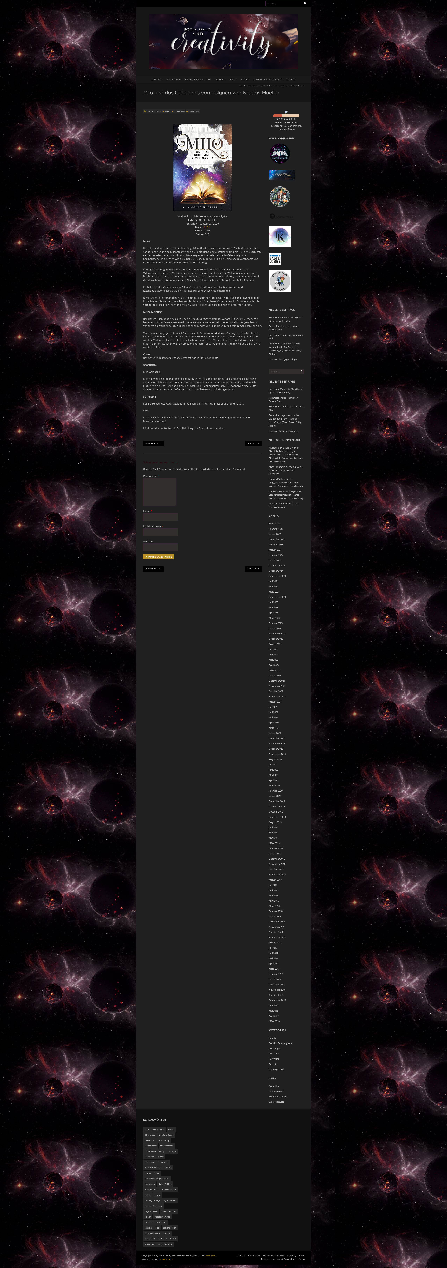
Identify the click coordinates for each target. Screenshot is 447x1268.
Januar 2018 (275, 916)
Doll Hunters (151, 1145)
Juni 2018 (273, 890)
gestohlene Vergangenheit (157, 1178)
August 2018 (275, 879)
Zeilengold (150, 1244)
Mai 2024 (273, 586)
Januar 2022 (275, 675)
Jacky (167, 111)
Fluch (157, 1173)
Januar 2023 (275, 628)
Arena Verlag (159, 1129)
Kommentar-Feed (278, 1096)
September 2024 (277, 576)
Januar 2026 (275, 534)
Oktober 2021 (276, 691)
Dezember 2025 (277, 539)
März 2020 (274, 785)
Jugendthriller (151, 1211)
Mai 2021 (273, 717)
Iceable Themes (166, 1259)
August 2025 (275, 549)
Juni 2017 (273, 953)
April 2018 (274, 900)
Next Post (252, 443)
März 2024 (274, 591)
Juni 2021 (273, 712)
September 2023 (277, 596)
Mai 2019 (273, 832)
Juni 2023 (273, 602)
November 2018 (277, 864)
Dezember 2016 (277, 984)
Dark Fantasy (163, 1140)
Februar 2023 (276, 623)
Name (147, 511)
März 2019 (274, 843)
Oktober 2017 (276, 932)
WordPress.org (276, 1101)
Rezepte (245, 79)
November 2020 (277, 743)
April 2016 (274, 1015)
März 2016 (274, 1021)
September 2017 (277, 937)
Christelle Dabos (166, 1135)
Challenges (274, 1048)
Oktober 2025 (276, 544)
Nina (271, 479)
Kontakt (291, 79)
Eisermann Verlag (153, 1167)
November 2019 (277, 806)
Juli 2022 (273, 649)
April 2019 (274, 837)
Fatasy (148, 1173)
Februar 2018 (276, 911)
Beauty (233, 79)
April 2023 (274, 612)
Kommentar (151, 476)
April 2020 (274, 780)
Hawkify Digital (169, 1189)
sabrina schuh (169, 1227)
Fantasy (168, 1167)
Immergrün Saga (152, 1200)
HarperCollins (164, 1184)
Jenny (272, 503)
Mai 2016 (273, 1010)
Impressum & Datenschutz (268, 79)
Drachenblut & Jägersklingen (283, 359)
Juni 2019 (273, 827)
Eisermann (163, 1162)
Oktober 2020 (276, 748)
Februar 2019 (276, 848)
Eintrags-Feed (276, 1091)
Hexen (148, 1195)
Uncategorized (276, 1069)
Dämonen (149, 1156)
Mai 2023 (273, 607)
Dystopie (172, 1151)
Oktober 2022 (276, 638)
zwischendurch (165, 1244)
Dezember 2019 (277, 801)
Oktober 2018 (276, 869)
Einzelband (150, 1162)
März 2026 (274, 523)
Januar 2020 (275, 795)
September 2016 (277, 1000)
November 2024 (277, 565)
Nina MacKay (276, 491)
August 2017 (275, 942)
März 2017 (274, 968)
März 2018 (274, 905)
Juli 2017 (273, 947)
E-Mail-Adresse (153, 526)
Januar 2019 (275, 853)
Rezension (249, 85)
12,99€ (206, 227)
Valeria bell (150, 1238)
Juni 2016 (273, 1005)
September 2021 (277, 696)
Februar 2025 (276, 555)
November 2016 (277, 989)
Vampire (163, 1238)
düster (161, 1156)
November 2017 (277, 926)
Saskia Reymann (152, 1233)
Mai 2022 (273, 659)
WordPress (210, 1255)
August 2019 (275, 822)
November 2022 (277, 633)
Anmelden (274, 1086)
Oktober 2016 (276, 995)
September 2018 (277, 874)
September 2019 (277, 816)
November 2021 (277, 686)
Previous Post (155, 443)
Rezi (158, 1227)
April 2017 (274, 963)
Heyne (157, 1195)
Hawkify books (152, 1189)
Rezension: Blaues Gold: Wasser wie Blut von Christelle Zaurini (286, 458)
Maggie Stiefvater (162, 1216)
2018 (147, 1129)
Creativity (220, 79)
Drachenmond (166, 1145)
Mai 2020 (273, 775)
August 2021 (275, 701)
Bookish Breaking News (197, 79)
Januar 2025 (275, 560)
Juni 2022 (273, 654)
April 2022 (274, 665)
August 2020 (275, 759)
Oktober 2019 (276, 811)
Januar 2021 (275, 733)
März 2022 (274, 670)
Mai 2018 (273, 895)
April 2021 (274, 722)
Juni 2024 (273, 581)
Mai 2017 (273, 958)
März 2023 (274, 617)
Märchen (149, 1222)
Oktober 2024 (276, 570)
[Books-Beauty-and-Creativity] (223, 15)
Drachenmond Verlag (154, 1151)
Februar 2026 (276, 528)
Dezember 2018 (277, 858)
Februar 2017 (276, 974)
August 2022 (275, 644)
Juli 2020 (273, 764)
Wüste (173, 1238)
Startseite (157, 79)
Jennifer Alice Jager (153, 1206)
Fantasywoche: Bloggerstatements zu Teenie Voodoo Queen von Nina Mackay (286, 482)
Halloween (150, 1184)
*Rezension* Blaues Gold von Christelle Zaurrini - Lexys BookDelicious (284, 451)
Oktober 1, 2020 (153, 111)
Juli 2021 (273, 706)
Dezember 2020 (277, 738)
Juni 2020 (273, 769)
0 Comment (194, 111)
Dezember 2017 (277, 921)
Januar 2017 (275, 979)
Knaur (148, 1216)
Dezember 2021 (277, 680)
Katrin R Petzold (168, 1211)
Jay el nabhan (170, 1200)
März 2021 (274, 727)
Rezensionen (173, 79)
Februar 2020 (276, 790)
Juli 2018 (273, 885)
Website (148, 541)
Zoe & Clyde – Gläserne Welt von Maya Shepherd (286, 470)
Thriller (166, 1233)
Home (241, 85)
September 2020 (277, 754)
